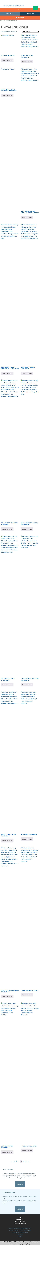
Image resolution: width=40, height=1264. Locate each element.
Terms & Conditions (20, 1223)
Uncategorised (8, 20)
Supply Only (30, 13)
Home (1, 20)
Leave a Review (20, 1219)
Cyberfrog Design (26, 1244)
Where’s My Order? (20, 1221)
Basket (20, 17)
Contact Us (20, 1184)
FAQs (20, 1217)
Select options (7, 60)
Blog (20, 9)
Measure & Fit (10, 13)
